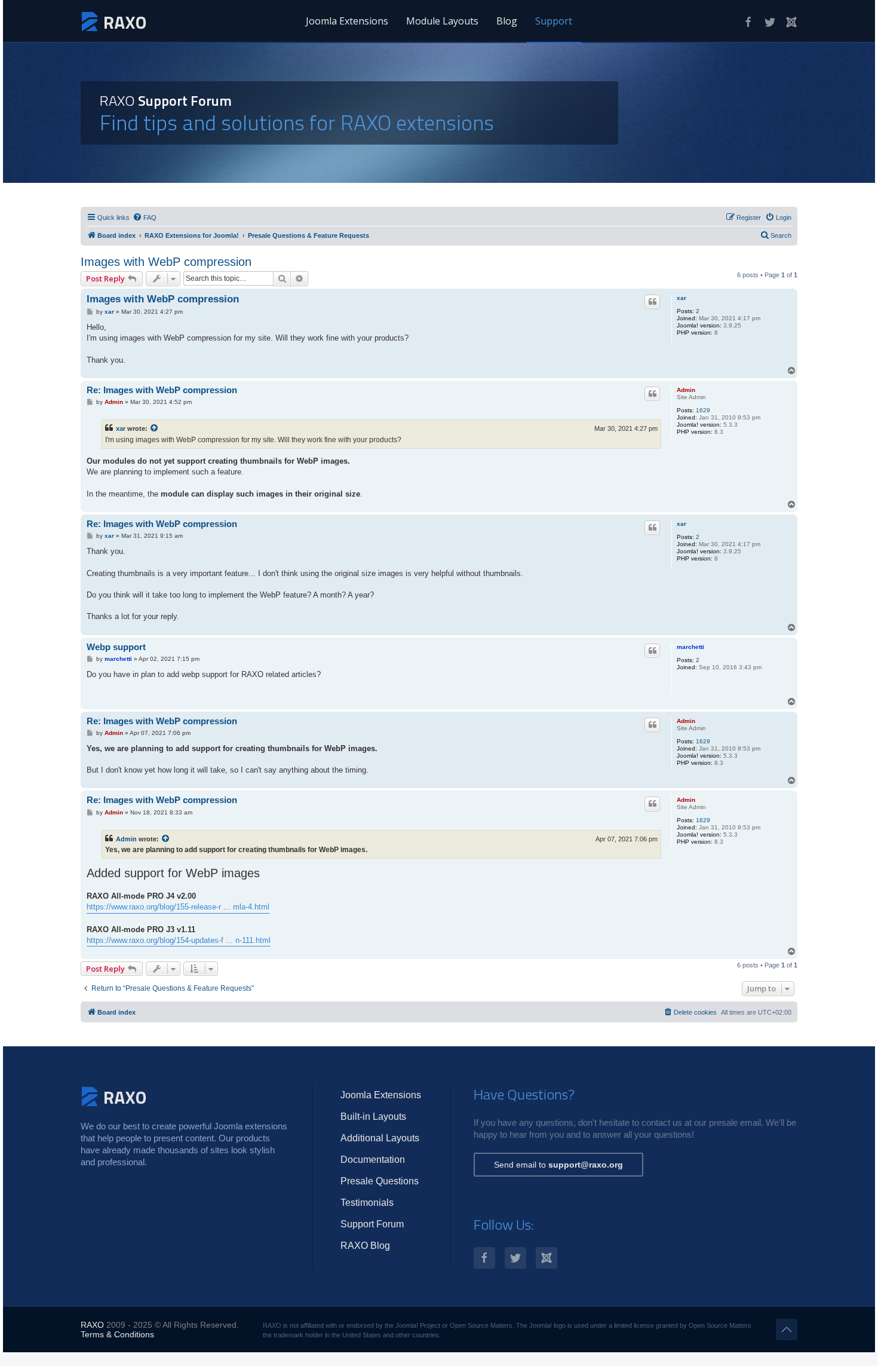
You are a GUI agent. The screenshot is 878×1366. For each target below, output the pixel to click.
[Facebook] (748, 22)
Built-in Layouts (373, 1116)
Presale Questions (379, 1181)
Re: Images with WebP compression (162, 390)
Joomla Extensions (347, 20)
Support (553, 20)
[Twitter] (770, 22)
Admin (686, 390)
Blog (506, 20)
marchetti (690, 647)
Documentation (372, 1159)
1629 (703, 410)
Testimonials (367, 1202)
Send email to (558, 1164)
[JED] (791, 22)
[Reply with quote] (652, 302)
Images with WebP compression (166, 261)
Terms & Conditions (117, 1334)
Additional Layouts (379, 1138)
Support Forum (372, 1224)
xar (681, 298)
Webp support (116, 647)
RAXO (92, 1325)
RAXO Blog (365, 1246)
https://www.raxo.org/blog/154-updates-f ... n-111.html (179, 940)
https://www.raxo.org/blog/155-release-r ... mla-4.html (178, 906)
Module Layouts (442, 20)
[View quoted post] (154, 428)
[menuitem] (144, 217)
